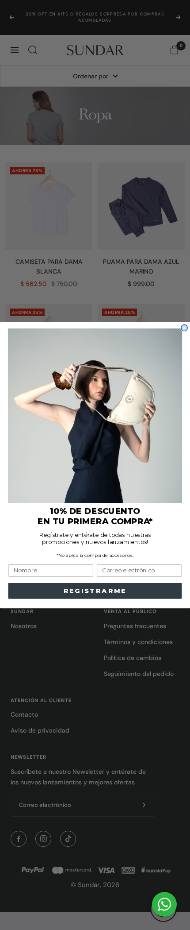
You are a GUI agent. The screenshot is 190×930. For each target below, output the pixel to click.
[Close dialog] (184, 327)
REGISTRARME (95, 590)
